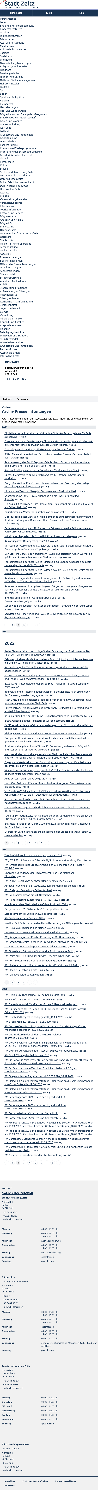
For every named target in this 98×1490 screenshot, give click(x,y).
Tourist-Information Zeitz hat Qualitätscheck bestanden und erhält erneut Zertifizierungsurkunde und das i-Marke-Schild (49, 817)
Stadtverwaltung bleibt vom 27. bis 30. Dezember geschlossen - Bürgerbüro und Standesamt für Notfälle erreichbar (47, 747)
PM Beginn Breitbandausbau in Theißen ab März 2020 (34, 994)
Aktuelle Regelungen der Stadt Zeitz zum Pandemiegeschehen (40, 885)
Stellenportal (7, 274)
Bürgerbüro (7, 223)
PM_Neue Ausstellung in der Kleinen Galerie (29, 927)
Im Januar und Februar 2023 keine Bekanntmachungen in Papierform (43, 715)
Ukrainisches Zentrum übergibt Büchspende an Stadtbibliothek (40, 491)
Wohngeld (6, 59)
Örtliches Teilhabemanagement (18, 80)
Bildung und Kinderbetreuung (17, 25)
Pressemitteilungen (11, 257)
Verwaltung (6, 315)
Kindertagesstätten (11, 28)
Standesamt (7, 226)
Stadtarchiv (6, 240)
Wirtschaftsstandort (11, 342)
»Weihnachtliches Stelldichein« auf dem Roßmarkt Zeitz (36, 904)
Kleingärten (6, 103)
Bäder (3, 93)
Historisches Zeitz (10, 189)
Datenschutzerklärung (66, 1481)
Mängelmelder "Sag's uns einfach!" (20, 233)
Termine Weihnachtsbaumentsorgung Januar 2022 (33, 855)
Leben (3, 22)
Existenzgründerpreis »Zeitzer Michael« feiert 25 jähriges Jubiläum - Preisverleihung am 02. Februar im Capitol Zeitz (48, 661)
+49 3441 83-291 (11, 1380)
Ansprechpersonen (11, 325)
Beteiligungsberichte (12, 332)
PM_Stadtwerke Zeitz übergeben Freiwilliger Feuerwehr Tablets (41, 941)
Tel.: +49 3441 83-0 (15, 378)
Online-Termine (8, 250)
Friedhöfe (5, 69)
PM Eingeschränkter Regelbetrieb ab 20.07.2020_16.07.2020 (39, 1076)
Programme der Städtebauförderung (21, 151)
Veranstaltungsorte (11, 202)
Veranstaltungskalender (13, 199)
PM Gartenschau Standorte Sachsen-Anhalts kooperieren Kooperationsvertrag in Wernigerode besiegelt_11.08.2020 (47, 1140)
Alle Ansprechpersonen (17, 1192)
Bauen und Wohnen (11, 120)
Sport (3, 90)
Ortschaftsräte (8, 294)
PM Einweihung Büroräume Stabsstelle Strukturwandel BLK (38, 951)
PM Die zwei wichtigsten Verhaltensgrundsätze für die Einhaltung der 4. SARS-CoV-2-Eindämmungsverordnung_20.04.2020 (45, 1044)
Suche (49, 13)
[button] (81, 13)
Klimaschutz (7, 161)
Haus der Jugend (9, 107)
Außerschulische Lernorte (14, 49)
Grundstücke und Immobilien (16, 134)
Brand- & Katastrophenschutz (17, 155)
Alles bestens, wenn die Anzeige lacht (25, 778)
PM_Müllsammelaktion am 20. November (27, 894)
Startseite (7, 398)
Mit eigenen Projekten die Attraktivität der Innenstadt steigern (40, 536)
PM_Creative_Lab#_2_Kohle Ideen (24, 974)
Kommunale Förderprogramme (18, 148)
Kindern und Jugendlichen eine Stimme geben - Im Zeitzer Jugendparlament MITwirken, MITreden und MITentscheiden (48, 579)
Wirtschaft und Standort (14, 335)
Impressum (9, 1485)
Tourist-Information (11, 209)
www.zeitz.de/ (10, 1215)
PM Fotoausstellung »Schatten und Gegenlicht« (31, 1113)
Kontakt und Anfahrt (12, 321)
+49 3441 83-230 (11, 1466)
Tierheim (5, 158)
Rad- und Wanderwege (13, 110)
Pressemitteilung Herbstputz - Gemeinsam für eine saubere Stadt (41, 470)
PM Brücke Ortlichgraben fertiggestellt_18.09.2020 (33, 1016)
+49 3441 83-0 (9, 1212)
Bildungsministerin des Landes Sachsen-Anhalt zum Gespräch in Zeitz (43, 733)
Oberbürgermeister (11, 318)
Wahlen (4, 311)
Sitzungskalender (10, 298)
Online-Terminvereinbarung (15, 243)
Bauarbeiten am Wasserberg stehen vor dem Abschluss (36, 511)
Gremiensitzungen (10, 267)
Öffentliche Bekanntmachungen (18, 264)
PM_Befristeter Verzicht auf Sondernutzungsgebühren (35, 960)
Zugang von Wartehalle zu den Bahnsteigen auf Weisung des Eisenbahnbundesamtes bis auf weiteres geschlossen (47, 764)
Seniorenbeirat (8, 304)
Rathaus (4, 192)
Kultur (3, 165)
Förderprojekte (9, 144)
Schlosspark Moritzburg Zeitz (16, 172)
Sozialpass (6, 56)
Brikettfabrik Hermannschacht (17, 182)
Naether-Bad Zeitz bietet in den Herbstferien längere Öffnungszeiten (44, 923)
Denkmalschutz (8, 141)
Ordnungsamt (8, 229)
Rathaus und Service (11, 212)
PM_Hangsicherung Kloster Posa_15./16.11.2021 (32, 899)
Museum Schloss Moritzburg (16, 175)
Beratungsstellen (10, 73)
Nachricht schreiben (13, 1219)
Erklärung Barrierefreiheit (35, 1481)
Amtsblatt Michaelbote (13, 281)
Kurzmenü (22, 398)
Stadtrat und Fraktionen (13, 287)
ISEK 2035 (5, 127)
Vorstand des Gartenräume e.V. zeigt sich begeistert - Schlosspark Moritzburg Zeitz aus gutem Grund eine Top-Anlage (48, 547)
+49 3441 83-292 (11, 1384)
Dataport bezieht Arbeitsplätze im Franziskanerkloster (35, 946)
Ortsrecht (5, 236)
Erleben (4, 195)
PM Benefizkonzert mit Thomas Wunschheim (29, 999)
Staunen (4, 168)
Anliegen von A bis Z (11, 219)
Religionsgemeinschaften (14, 66)
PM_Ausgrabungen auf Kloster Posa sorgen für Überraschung (39, 937)
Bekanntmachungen (11, 260)
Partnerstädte (8, 18)
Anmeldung (10, 1481)
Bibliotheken (7, 39)
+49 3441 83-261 (11, 1303)
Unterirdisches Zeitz (11, 178)
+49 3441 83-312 (11, 1299)
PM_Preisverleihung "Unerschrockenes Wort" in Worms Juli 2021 (41, 965)
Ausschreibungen (10, 270)
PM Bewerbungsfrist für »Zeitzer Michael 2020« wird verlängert (40, 1004)
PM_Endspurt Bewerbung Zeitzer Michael (28, 890)
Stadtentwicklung (10, 124)
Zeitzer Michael (8, 349)
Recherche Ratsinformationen (17, 301)
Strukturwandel (9, 338)
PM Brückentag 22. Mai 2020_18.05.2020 (27, 1021)
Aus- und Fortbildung (12, 42)
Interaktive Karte (9, 355)
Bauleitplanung (8, 137)
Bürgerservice (8, 216)
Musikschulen (7, 46)
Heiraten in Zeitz (9, 83)
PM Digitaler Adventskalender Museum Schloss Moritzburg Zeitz (41, 1050)
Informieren (7, 206)
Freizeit (4, 86)
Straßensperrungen (11, 277)
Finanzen (5, 328)
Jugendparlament (10, 308)
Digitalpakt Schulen (11, 35)
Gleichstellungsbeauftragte (15, 63)
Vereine (4, 100)
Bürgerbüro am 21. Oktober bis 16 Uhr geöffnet (32, 908)
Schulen (4, 32)
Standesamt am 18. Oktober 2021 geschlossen (31, 913)
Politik (3, 284)
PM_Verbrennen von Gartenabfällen (24, 918)
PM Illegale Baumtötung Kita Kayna (24, 969)
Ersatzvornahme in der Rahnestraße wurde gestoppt (34, 720)
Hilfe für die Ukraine (11, 76)
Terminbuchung (9, 246)
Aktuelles (5, 253)
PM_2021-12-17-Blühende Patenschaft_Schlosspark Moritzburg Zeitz (43, 860)
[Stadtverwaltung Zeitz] (49, 373)
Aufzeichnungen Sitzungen (15, 291)
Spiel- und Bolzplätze (12, 97)
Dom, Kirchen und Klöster (14, 185)
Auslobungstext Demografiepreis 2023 (26, 540)
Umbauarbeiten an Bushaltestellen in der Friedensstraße (36, 932)
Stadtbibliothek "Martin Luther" (18, 117)
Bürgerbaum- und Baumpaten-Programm (23, 114)
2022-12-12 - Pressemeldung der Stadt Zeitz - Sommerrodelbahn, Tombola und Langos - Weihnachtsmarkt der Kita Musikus (46, 677)
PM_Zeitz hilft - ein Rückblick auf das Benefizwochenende (37, 955)
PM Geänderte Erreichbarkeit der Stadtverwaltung (33, 1154)
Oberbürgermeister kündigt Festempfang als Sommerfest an (39, 449)
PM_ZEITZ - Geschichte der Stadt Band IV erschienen (34, 880)
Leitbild (4, 131)
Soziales (4, 52)
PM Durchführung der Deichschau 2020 (26, 1055)
